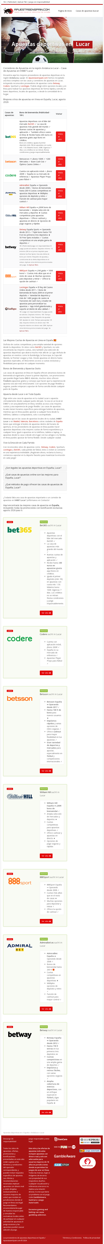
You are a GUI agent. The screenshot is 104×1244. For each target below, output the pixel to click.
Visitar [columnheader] (59, 114)
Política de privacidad (91, 1238)
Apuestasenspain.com (38, 78)
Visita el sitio (60, 137)
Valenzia (24, 421)
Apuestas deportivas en (12, 1132)
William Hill (24, 207)
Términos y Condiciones (72, 1238)
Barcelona (33, 421)
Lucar (58, 525)
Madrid (16, 421)
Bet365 (31, 124)
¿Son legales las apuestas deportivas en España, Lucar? (33, 467)
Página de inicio (65, 11)
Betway (56, 83)
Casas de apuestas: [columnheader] (9, 113)
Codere (6, 86)
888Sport (23, 270)
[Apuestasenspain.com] (27, 11)
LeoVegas (25, 86)
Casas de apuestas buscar (87, 11)
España (59, 421)
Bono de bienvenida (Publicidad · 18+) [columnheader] (35, 113)
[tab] (35, 468)
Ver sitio (45, 613)
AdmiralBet (24, 185)
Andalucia (34, 1132)
